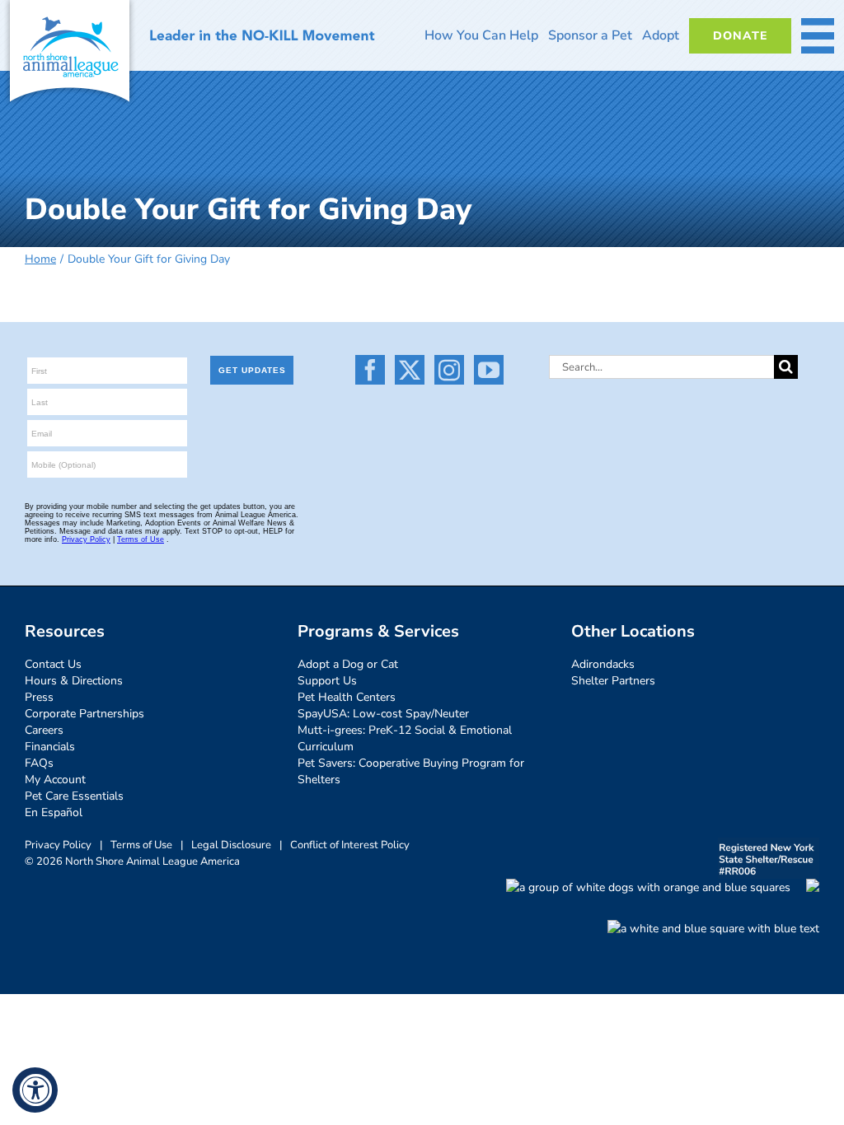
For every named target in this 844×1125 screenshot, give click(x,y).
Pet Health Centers (347, 697)
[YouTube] (489, 370)
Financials (50, 746)
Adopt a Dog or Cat (348, 664)
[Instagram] (449, 370)
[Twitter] (409, 370)
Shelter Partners (613, 681)
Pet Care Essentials (74, 796)
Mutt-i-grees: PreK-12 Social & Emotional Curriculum (405, 738)
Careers (44, 730)
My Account (55, 779)
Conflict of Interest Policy (350, 845)
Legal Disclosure (231, 845)
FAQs (39, 763)
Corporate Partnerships (84, 713)
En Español (53, 812)
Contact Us (53, 664)
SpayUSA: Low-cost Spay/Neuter (383, 713)
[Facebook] (370, 370)
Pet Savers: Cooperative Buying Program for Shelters (411, 771)
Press (39, 697)
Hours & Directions (74, 681)
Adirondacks (603, 664)
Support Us (327, 681)
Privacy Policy (58, 845)
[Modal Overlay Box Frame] (169, 454)
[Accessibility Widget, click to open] (35, 1090)
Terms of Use (141, 845)
